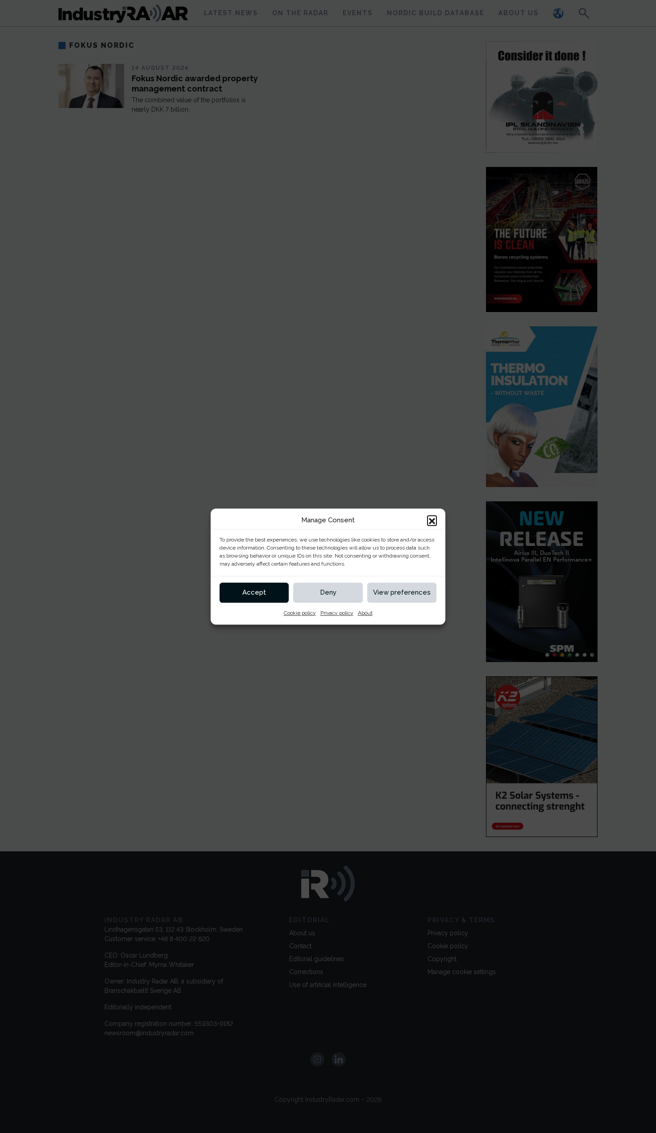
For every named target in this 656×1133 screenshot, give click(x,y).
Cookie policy (300, 613)
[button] (432, 520)
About (365, 613)
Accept (254, 592)
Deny (328, 592)
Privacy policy (336, 613)
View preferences (402, 592)
